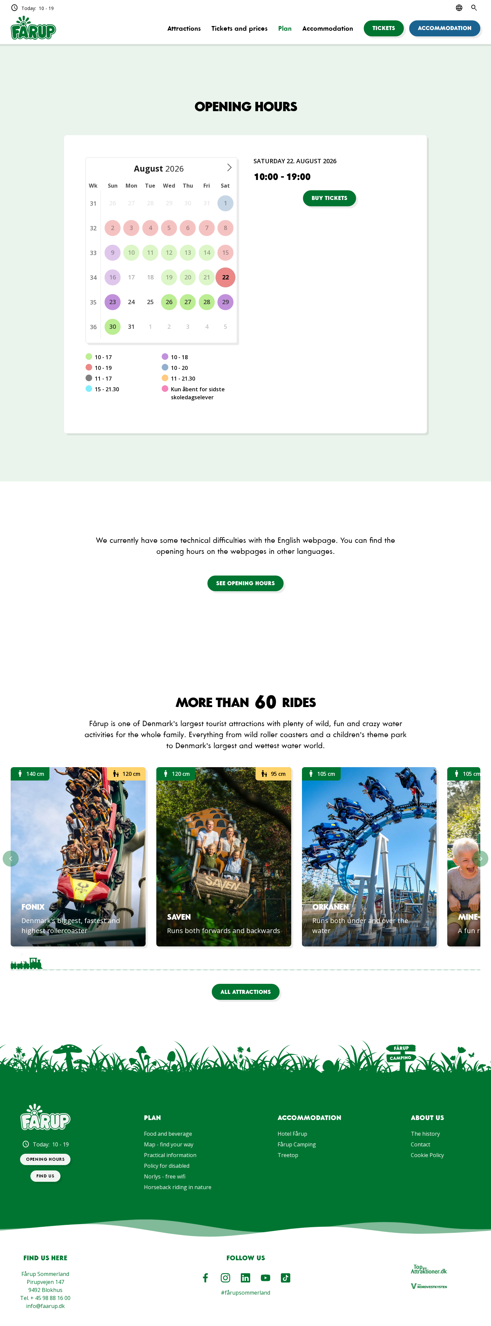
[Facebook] (205, 1278)
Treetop (288, 1155)
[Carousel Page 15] (464, 961)
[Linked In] (245, 1278)
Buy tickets (329, 198)
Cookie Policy (427, 1155)
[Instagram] (225, 1278)
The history (425, 1133)
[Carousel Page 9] (277, 961)
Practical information (170, 1155)
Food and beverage (168, 1133)
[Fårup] (33, 28)
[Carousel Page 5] (152, 961)
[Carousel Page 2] (58, 961)
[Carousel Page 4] (121, 961)
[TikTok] (286, 1278)
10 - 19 (32, 8)
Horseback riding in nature (177, 1187)
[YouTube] (266, 1278)
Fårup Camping (297, 1144)
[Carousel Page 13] (402, 961)
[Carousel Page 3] (90, 961)
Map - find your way (168, 1144)
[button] (384, 28)
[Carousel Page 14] (433, 961)
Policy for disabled (166, 1165)
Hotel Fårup (292, 1133)
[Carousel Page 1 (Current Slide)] (27, 961)
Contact (420, 1144)
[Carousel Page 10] (308, 961)
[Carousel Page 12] (371, 961)
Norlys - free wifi (164, 1176)
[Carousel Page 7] (214, 961)
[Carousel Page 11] (339, 961)
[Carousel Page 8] (246, 961)
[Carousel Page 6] (183, 961)
